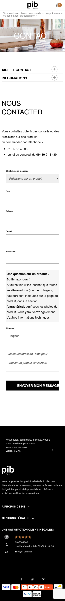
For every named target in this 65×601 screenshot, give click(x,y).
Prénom (9, 211)
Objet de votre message (17, 170)
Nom (8, 190)
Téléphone (11, 251)
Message (10, 328)
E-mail (9, 231)
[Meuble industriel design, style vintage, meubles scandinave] (32, 4)
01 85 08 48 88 (18, 149)
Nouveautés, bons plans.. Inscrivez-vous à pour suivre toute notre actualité (28, 443)
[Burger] (8, 5)
